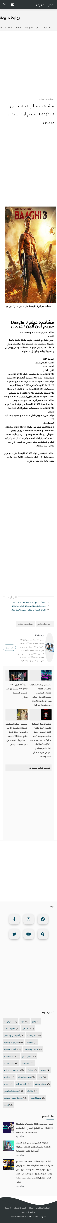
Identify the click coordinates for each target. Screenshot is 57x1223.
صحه (6, 1084)
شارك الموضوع (43, 624)
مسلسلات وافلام (12, 1091)
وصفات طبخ (36, 1098)
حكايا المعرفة (44, 4)
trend (6, 1105)
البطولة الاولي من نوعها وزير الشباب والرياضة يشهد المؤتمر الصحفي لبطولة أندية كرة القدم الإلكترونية (33, 1147)
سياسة (7, 1077)
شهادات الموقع (20, 1208)
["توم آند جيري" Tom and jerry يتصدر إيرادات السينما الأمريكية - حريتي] (16, 675)
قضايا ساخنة (40, 1084)
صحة (41, 1077)
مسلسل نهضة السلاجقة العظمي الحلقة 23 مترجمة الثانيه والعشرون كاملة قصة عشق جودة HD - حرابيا (28, 606)
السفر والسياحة (31, 1049)
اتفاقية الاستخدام (43, 1208)
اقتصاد (18, 27)
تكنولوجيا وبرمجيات (12, 1070)
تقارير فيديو (9, 1063)
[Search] (4, 4)
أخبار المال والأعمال (12, 1035)
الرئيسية (47, 27)
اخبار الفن (26, 1028)
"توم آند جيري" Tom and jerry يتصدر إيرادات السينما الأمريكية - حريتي (28, 602)
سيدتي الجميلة (24, 1077)
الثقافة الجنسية (10, 1049)
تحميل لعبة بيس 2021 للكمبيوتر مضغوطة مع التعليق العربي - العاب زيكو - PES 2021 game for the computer (35, 1128)
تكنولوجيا (29, 27)
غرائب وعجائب (21, 1084)
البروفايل (9, 647)
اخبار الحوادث (9, 1028)
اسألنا (31, 1208)
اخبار (38, 27)
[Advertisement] (28, 62)
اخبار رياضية (32, 1035)
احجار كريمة (8, 1021)
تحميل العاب (9, 1056)
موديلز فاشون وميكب (13, 1098)
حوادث (30, 1070)
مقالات (8, 27)
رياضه (43, 1070)
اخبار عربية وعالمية (11, 1042)
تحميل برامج (27, 1056)
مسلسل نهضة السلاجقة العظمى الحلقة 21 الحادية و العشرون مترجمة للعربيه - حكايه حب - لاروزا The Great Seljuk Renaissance (40, 694)
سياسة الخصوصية (28, 1212)
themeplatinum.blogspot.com (29, 1219)
